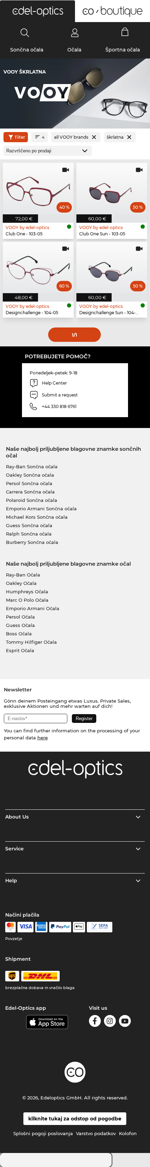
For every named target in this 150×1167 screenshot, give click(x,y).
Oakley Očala (21, 583)
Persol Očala (20, 617)
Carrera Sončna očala (30, 492)
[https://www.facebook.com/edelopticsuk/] (95, 1022)
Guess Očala (20, 625)
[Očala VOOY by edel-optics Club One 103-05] (38, 188)
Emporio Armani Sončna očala (41, 508)
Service (14, 848)
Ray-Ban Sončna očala (32, 466)
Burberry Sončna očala (32, 542)
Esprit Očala (20, 650)
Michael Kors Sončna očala (37, 517)
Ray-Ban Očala (23, 575)
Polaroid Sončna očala (31, 500)
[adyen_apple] (79, 927)
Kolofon (128, 1133)
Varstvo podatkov (96, 1133)
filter (20, 137)
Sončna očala (26, 50)
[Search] (24, 32)
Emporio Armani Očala (32, 608)
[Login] (74, 32)
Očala (74, 50)
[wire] (99, 927)
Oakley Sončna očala (30, 475)
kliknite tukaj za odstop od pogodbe (74, 1119)
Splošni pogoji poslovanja (43, 1133)
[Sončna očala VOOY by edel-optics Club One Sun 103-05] (111, 188)
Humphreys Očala (27, 591)
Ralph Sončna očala (29, 534)
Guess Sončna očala (29, 525)
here (42, 737)
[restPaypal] (60, 927)
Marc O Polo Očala (27, 600)
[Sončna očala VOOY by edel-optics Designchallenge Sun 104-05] (111, 267)
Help (11, 880)
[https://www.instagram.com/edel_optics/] (110, 1022)
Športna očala (122, 50)
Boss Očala (19, 633)
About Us (17, 817)
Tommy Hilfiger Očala (31, 642)
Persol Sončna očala (29, 483)
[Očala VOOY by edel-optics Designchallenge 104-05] (38, 267)
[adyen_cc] (10, 927)
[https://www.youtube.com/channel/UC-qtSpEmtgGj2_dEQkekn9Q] (125, 1022)
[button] (37, 11)
